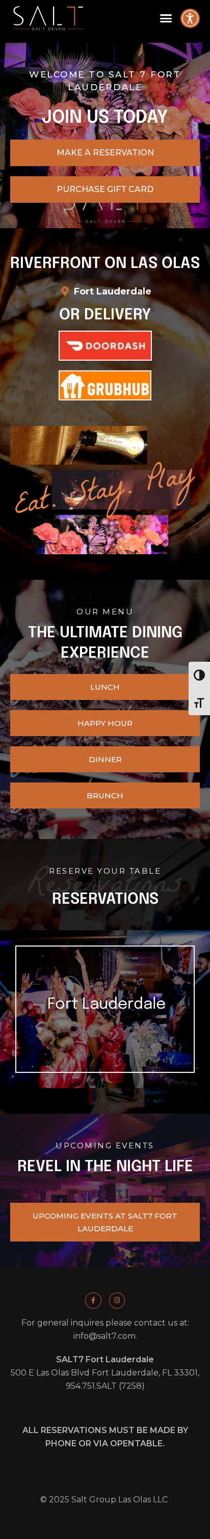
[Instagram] (117, 1300)
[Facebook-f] (93, 1300)
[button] (165, 18)
